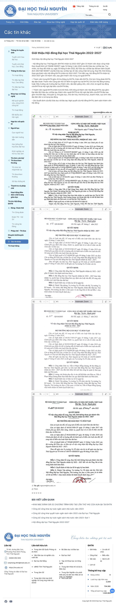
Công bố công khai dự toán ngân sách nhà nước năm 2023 (58, 509)
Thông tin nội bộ (94, 8)
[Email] (106, 47)
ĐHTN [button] (91, 545)
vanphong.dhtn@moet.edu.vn (19, 563)
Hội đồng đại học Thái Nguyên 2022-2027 (51, 522)
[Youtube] (11, 601)
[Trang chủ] (38, 11)
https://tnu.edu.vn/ (16, 567)
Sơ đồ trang (105, 8)
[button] (110, 22)
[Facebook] (6, 601)
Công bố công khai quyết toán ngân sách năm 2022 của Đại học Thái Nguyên (66, 513)
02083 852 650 (15, 558)
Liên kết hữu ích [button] (39, 545)
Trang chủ (10, 41)
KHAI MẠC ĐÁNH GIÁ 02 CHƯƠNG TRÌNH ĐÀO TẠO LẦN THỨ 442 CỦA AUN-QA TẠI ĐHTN (72, 504)
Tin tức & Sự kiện (22, 41)
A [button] (95, 47)
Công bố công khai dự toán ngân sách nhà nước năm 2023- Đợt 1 (61, 518)
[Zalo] (112, 591)
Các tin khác (36, 41)
